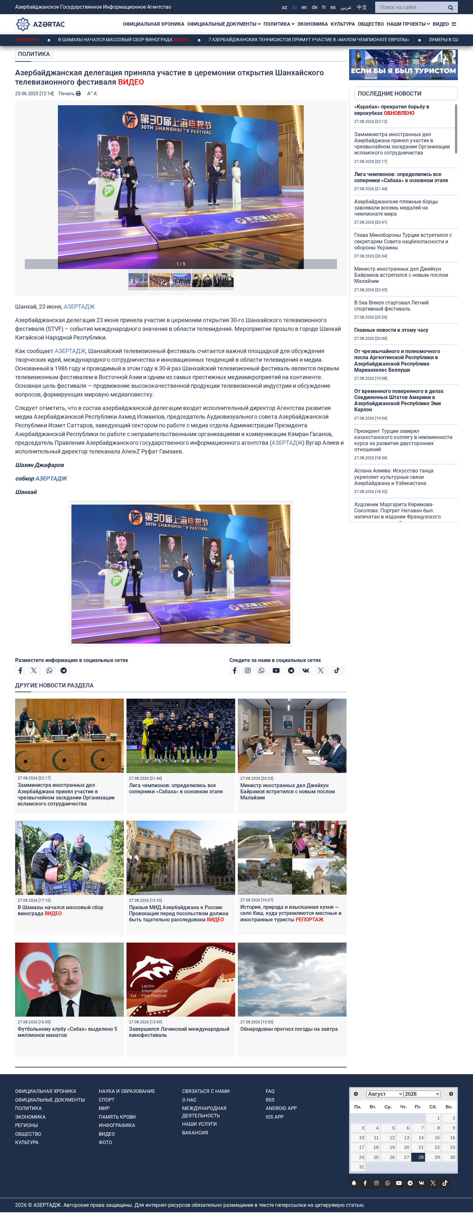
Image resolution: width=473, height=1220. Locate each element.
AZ (284, 7)
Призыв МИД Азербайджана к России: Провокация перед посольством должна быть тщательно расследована (178, 913)
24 (361, 1157)
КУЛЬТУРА (343, 24)
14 (421, 1137)
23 (452, 1147)
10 (361, 1137)
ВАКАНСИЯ (195, 1133)
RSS (270, 1100)
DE (314, 7)
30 (452, 1157)
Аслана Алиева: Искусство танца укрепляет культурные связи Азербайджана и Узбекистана (393, 477)
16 (452, 1137)
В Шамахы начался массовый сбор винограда (69, 39)
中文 (362, 7)
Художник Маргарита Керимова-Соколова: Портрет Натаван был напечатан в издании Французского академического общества (397, 513)
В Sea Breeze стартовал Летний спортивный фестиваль (391, 306)
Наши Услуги (199, 1124)
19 (392, 1147)
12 (392, 1137)
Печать (67, 94)
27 (406, 1157)
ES (333, 7)
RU (294, 7)
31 (361, 1166)
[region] (406, 313)
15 (437, 1137)
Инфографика (117, 1125)
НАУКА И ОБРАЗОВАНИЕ (127, 1091)
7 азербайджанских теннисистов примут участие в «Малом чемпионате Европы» (255, 39)
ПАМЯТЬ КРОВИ (117, 1117)
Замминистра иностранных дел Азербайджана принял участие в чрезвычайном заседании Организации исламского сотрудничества (66, 794)
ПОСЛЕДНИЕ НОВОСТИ (390, 93)
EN (304, 7)
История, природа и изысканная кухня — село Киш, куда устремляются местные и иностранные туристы (290, 913)
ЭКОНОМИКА (312, 24)
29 (437, 1157)
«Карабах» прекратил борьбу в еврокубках (391, 110)
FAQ (270, 1091)
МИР (104, 1108)
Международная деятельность (204, 1112)
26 (392, 1157)
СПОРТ (107, 1100)
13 (406, 1137)
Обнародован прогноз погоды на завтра (289, 1029)
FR (324, 7)
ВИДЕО (441, 24)
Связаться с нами (206, 1091)
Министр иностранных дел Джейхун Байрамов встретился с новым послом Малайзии (287, 791)
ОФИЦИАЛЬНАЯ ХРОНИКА (153, 24)
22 (437, 1147)
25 (376, 1157)
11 (376, 1137)
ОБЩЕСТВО (371, 24)
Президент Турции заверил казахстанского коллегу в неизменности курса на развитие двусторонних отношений (403, 440)
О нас (189, 1100)
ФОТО (105, 1142)
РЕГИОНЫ (26, 1125)
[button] (181, 187)
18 (376, 1147)
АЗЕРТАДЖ (79, 306)
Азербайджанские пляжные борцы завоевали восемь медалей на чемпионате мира (396, 208)
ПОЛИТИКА (278, 24)
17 (361, 1147)
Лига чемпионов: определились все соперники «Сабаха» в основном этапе (176, 788)
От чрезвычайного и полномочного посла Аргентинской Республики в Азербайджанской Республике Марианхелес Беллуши (397, 360)
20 (406, 1147)
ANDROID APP (281, 1108)
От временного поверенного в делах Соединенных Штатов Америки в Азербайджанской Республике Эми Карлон (398, 400)
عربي (346, 7)
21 (421, 1147)
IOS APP (274, 1117)
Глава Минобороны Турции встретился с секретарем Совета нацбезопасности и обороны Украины (403, 241)
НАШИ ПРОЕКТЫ (407, 24)
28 (421, 1157)
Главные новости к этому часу (391, 330)
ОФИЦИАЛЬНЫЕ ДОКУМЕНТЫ (222, 24)
